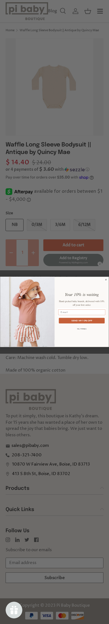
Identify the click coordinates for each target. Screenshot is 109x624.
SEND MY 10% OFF (81, 320)
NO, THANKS (82, 329)
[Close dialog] (106, 279)
